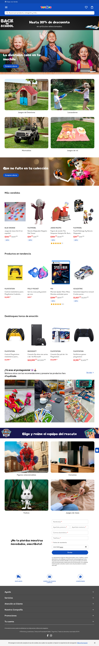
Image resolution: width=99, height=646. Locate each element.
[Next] (92, 401)
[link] (15, 219)
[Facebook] (47, 635)
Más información (82, 643)
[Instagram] (51, 635)
